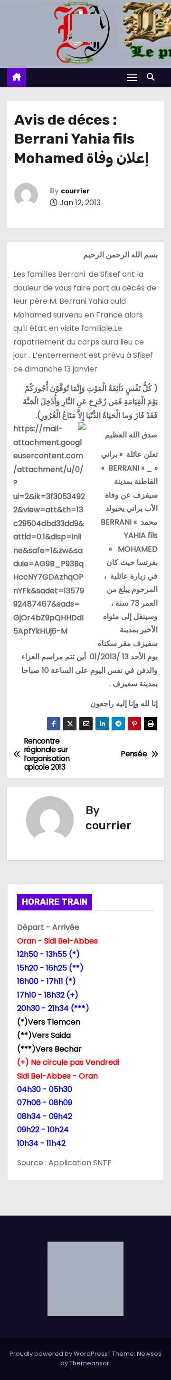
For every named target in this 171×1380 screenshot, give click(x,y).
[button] (153, 77)
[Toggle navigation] (132, 77)
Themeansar (89, 1363)
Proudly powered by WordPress (59, 1353)
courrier (75, 191)
